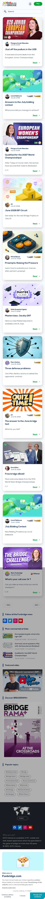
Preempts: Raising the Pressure (21, 263)
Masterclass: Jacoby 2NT (18, 315)
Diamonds (24, 785)
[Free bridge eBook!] (22, 453)
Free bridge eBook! (15, 474)
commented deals (12, 781)
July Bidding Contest (15, 526)
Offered (36, 574)
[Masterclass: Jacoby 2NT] (22, 294)
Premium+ (37, 96)
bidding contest (12, 772)
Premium (30, 96)
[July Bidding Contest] (22, 505)
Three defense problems (18, 368)
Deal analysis (11, 785)
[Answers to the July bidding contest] (22, 81)
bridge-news (25, 776)
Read (35, 63)
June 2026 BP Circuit (16, 210)
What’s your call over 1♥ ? (18, 579)
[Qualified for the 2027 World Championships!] (22, 134)
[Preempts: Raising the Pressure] (22, 242)
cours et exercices (29, 781)
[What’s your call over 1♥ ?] (22, 558)
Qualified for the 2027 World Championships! (19, 156)
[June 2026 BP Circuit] (22, 189)
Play (38, 4)
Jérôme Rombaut (24, 790)
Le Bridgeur (10, 794)
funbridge (10, 790)
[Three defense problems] (22, 347)
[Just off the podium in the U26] (22, 28)
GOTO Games (15, 846)
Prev (8, 605)
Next (36, 605)
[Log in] (30, 4)
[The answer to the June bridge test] (22, 400)
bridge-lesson (11, 776)
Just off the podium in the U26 (20, 49)
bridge (24, 772)
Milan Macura (24, 794)
